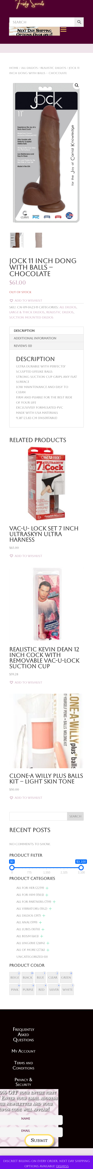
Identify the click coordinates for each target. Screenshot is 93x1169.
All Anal (26, 922)
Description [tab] (24, 330)
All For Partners (33, 901)
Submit (39, 1139)
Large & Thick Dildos (27, 312)
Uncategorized (32, 956)
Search (75, 816)
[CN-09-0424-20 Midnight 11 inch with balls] (79, 69)
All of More (30, 949)
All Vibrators (31, 908)
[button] (77, 85)
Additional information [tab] (35, 338)
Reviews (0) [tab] (23, 345)
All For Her (30, 888)
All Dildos (67, 307)
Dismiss (62, 1166)
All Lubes (28, 929)
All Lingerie (30, 943)
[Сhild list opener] (47, 888)
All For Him (30, 894)
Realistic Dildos (60, 312)
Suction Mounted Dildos (31, 317)
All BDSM (27, 936)
